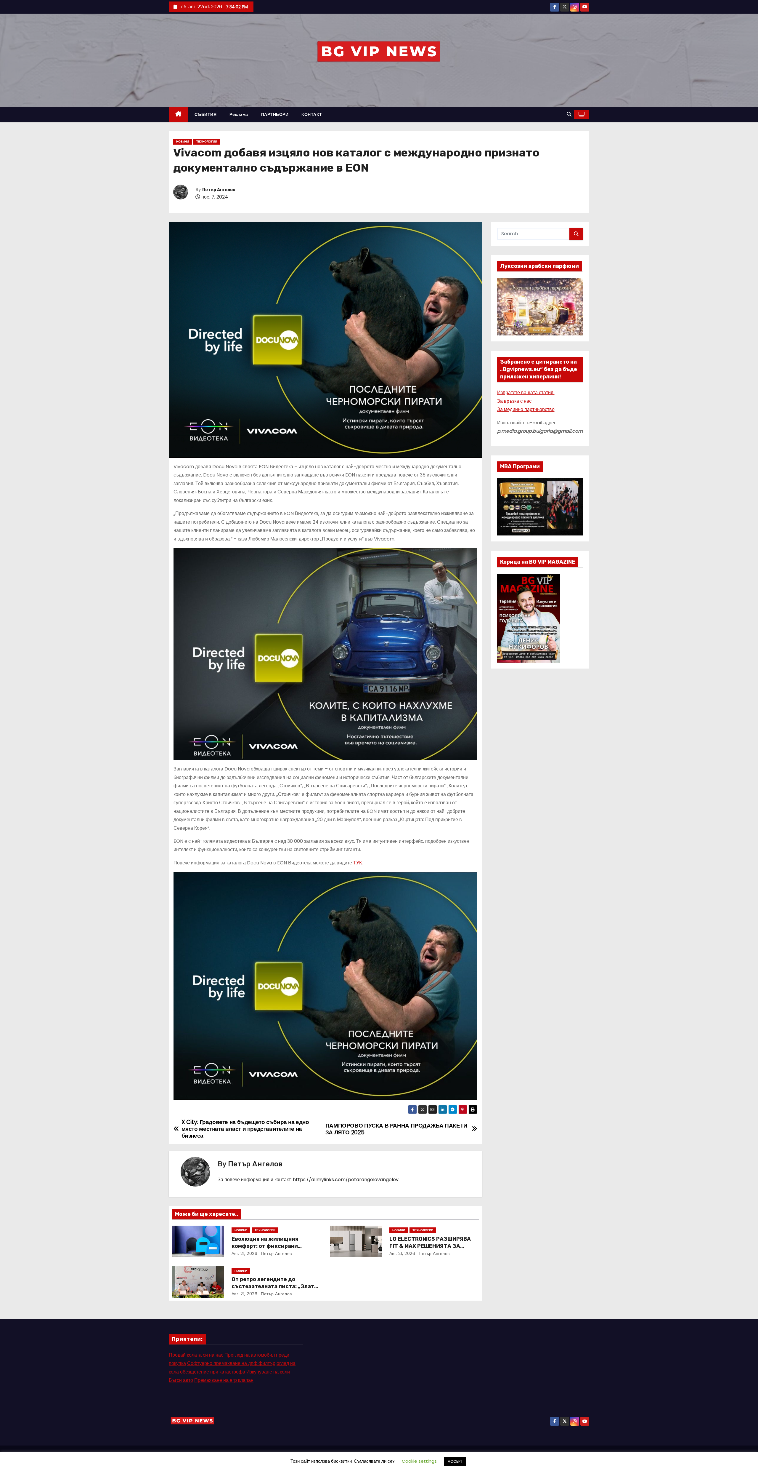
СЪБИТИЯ (206, 114)
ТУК (357, 862)
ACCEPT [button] (455, 1461)
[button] (569, 114)
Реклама (238, 114)
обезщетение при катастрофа (212, 1371)
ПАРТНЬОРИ (275, 114)
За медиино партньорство (526, 409)
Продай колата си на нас (196, 1355)
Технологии (206, 141)
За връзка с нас (514, 401)
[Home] (178, 114)
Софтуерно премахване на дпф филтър (231, 1363)
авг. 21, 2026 (245, 1253)
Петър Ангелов (218, 189)
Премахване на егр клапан (223, 1380)
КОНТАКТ (311, 114)
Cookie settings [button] (419, 1461)
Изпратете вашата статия (526, 392)
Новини (182, 141)
